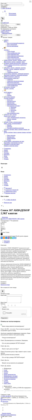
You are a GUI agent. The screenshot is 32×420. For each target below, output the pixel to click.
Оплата (6, 151)
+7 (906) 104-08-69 (6, 396)
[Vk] (4, 407)
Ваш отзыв (4, 302)
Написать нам (8, 202)
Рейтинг (3, 304)
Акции (6, 373)
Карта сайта (7, 383)
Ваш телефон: (4, 5)
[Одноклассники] (4, 238)
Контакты (6, 154)
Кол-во (3, 223)
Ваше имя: (3, 3)
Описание (7, 241)
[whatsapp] (4, 409)
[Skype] (13, 238)
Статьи (6, 157)
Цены (5, 156)
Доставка (6, 153)
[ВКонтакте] (2, 238)
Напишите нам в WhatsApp (8, 414)
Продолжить (4, 318)
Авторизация (12, 15)
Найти (18, 24)
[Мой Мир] (6, 238)
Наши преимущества (10, 374)
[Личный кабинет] (5, 12)
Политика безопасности (10, 377)
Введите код (5, 309)
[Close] (3, 291)
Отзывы (6, 159)
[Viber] (9, 238)
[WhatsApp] (11, 238)
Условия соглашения (9, 379)
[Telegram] (15, 238)
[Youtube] (4, 410)
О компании (7, 148)
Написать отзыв (5, 284)
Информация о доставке (10, 376)
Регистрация (12, 13)
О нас (5, 370)
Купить (3, 228)
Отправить (4, 6)
